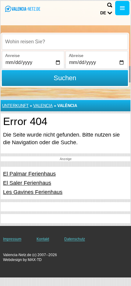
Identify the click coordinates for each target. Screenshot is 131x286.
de (103, 12)
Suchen (65, 78)
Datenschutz (74, 239)
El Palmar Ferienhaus (29, 174)
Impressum (12, 239)
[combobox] (65, 41)
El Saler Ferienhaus (27, 183)
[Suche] (109, 5)
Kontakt (43, 239)
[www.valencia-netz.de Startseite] (23, 8)
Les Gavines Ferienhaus (32, 192)
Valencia (43, 105)
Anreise (12, 55)
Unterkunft (15, 105)
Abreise (76, 55)
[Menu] (122, 8)
